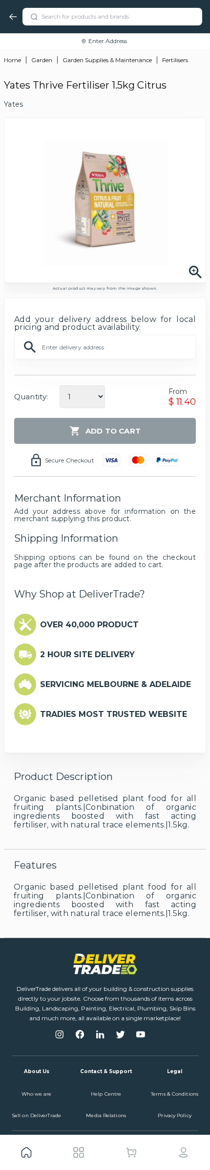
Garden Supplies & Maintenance (107, 60)
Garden (41, 60)
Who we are (36, 1094)
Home (12, 60)
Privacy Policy (174, 1115)
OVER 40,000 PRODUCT (89, 624)
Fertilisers (175, 60)
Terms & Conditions (174, 1094)
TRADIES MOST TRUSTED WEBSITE (113, 714)
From (178, 391)
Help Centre (106, 1094)
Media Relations (106, 1115)
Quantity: (31, 396)
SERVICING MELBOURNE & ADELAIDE (115, 684)
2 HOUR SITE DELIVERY (87, 654)
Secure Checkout (69, 460)
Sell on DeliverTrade (36, 1115)
